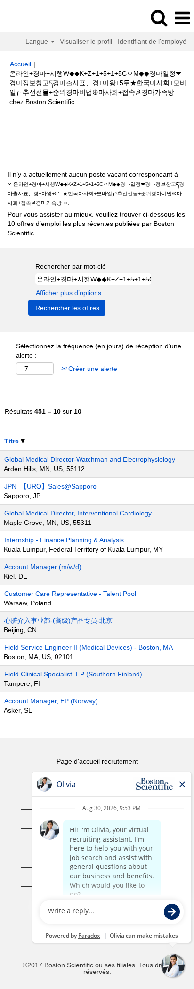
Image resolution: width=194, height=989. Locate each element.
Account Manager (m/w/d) (42, 567)
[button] (182, 18)
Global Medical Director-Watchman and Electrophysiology (89, 459)
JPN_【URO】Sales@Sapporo (50, 486)
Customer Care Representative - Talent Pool (70, 593)
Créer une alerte (91, 368)
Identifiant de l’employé (152, 41)
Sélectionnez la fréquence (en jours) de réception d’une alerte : (98, 350)
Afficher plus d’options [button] (68, 293)
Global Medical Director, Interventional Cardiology (78, 513)
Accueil (20, 64)
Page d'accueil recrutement (97, 761)
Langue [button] (37, 41)
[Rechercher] (158, 18)
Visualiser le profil (86, 41)
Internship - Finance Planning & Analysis (64, 540)
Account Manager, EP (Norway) (51, 701)
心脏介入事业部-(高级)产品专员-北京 (58, 620)
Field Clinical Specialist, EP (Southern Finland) (73, 674)
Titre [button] (12, 441)
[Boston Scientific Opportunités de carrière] (33, 18)
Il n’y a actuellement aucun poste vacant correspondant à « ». (96, 188)
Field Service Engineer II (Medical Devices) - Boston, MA (88, 647)
